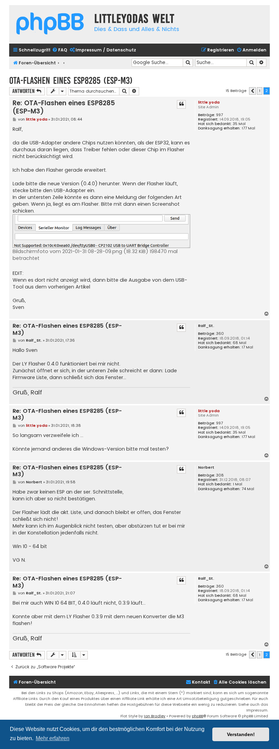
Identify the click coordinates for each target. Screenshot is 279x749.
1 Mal (237, 484)
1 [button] (259, 90)
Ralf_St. (206, 326)
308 (220, 475)
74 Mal (248, 489)
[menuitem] (59, 50)
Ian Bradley (154, 716)
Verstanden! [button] (241, 734)
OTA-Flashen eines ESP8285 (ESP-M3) (71, 80)
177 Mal (248, 128)
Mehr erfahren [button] (52, 738)
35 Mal (239, 124)
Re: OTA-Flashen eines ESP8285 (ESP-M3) (64, 107)
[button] (252, 91)
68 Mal (239, 343)
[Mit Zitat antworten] (181, 104)
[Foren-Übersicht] (50, 24)
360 (220, 333)
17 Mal (247, 347)
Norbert (206, 467)
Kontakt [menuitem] (201, 682)
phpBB (197, 716)
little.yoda (208, 102)
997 (219, 115)
